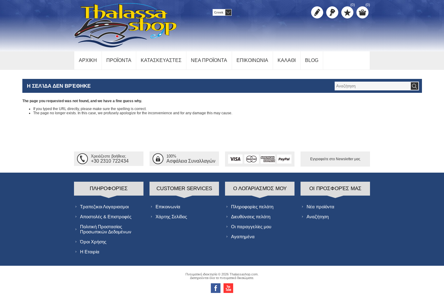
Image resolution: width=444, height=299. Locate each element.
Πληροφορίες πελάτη (252, 206)
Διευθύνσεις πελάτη (250, 216)
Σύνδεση (332, 12)
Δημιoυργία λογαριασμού (317, 12)
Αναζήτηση (318, 216)
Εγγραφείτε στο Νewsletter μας (335, 159)
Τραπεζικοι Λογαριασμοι (104, 206)
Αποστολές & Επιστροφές (105, 216)
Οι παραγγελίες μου (251, 226)
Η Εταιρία (89, 251)
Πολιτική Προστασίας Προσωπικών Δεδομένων (105, 229)
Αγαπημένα (243, 236)
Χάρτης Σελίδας (171, 216)
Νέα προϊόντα (320, 206)
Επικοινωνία (168, 206)
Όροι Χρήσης (93, 241)
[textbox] (372, 86)
